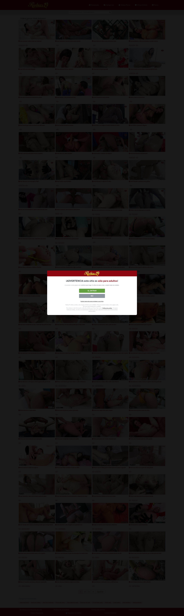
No (92, 296)
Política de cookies (107, 308)
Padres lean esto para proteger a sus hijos (92, 301)
